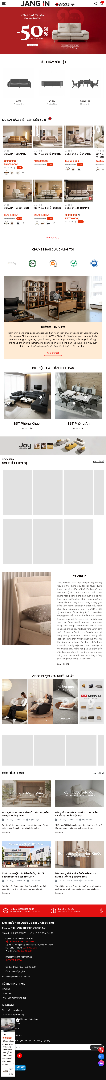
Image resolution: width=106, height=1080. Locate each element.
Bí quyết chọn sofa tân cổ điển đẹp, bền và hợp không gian (25, 814)
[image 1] (53, 445)
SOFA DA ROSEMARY (15, 153)
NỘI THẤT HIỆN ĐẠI (15, 461)
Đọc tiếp (6, 832)
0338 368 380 (30, 947)
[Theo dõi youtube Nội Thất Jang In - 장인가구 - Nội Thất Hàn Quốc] (19, 1056)
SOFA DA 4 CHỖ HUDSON (47, 208)
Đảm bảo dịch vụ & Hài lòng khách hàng (20, 1019)
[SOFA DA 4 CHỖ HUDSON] (47, 190)
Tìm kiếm (6, 988)
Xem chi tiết (53, 352)
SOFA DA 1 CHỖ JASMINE (78, 153)
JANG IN (26, 976)
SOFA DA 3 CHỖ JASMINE (47, 153)
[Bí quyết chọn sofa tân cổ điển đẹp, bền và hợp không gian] (26, 793)
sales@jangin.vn (19, 971)
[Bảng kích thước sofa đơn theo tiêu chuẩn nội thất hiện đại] (79, 793)
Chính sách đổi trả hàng (13, 1014)
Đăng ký (96, 1047)
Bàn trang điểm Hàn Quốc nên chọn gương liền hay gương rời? (75, 875)
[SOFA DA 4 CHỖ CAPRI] (78, 190)
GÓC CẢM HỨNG (13, 773)
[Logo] (11, 263)
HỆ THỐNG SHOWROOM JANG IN (21, 941)
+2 (23, 172)
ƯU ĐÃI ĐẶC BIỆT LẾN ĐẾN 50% (24, 119)
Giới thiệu (6, 993)
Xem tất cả (51, 237)
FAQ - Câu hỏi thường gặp (14, 997)
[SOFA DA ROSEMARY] (17, 136)
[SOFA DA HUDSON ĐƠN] (17, 190)
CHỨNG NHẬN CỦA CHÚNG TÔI (53, 249)
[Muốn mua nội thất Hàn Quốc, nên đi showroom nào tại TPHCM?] (26, 854)
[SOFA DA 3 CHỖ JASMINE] (47, 136)
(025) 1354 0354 (14, 960)
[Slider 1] (53, 30)
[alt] (94, 263)
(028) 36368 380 (27, 967)
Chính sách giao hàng (12, 1010)
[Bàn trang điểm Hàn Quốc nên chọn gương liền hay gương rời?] (79, 854)
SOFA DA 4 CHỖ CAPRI (77, 208)
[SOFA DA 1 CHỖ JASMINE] (78, 136)
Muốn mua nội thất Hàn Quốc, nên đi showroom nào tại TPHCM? (23, 875)
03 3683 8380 (24, 951)
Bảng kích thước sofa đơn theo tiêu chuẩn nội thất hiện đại (76, 814)
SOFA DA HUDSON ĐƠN (16, 208)
